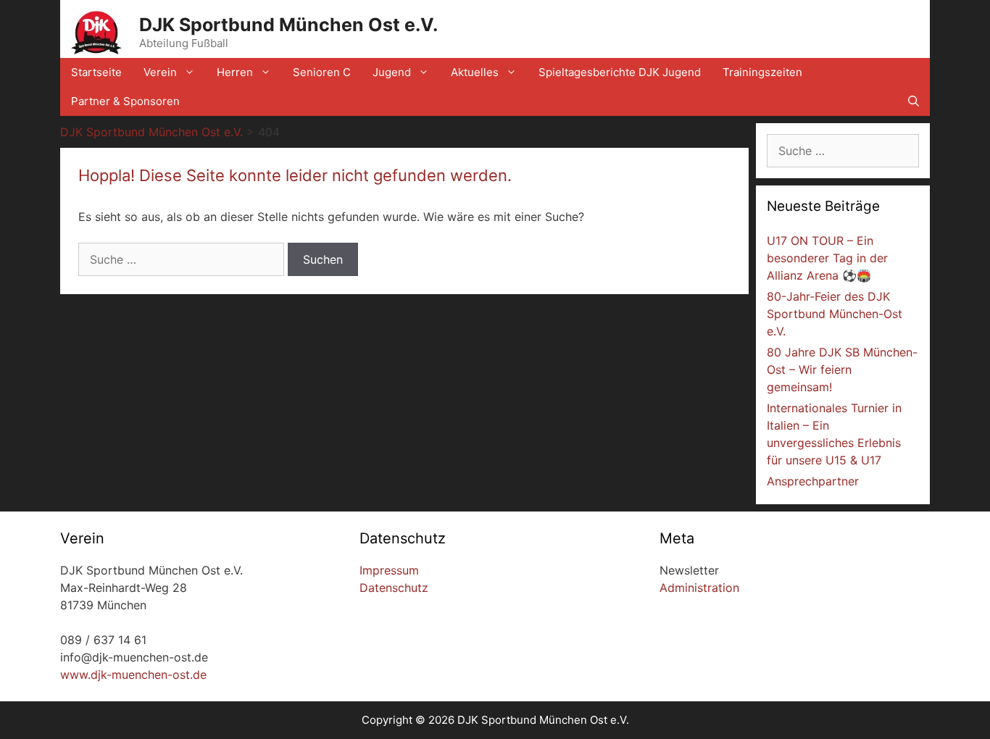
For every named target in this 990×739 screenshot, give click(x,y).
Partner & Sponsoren (125, 101)
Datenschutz (393, 587)
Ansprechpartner (813, 481)
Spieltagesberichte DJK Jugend (619, 72)
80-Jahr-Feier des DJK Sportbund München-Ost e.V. (834, 313)
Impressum (389, 570)
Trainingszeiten (762, 72)
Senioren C (322, 72)
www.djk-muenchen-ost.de (133, 674)
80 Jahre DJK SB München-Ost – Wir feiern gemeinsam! (842, 369)
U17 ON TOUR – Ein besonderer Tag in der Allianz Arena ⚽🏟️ (827, 258)
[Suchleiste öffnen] (913, 101)
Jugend (392, 72)
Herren (235, 72)
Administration (699, 587)
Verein (160, 72)
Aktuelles (475, 72)
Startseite (96, 72)
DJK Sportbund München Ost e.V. (288, 25)
